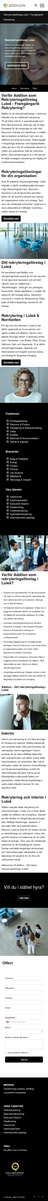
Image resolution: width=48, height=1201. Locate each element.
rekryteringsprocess (17, 189)
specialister (7, 780)
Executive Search (19, 503)
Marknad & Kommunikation (24, 438)
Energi (13, 462)
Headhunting (17, 507)
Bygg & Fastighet (19, 458)
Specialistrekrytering (21, 514)
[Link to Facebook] (38, 1196)
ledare (31, 776)
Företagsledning (18, 421)
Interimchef (16, 496)
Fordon (14, 465)
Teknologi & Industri (20, 479)
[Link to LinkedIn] (34, 1196)
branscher (17, 124)
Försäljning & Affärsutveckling (26, 427)
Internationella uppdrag (22, 517)
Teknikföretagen (9, 287)
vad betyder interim (11, 750)
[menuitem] (34, 5)
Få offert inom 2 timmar (15, 1150)
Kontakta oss (16, 65)
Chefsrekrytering (19, 510)
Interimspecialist (18, 500)
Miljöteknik (15, 476)
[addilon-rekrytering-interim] (20, 5)
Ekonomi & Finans (19, 424)
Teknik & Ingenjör (19, 441)
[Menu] (40, 5)
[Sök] (34, 5)
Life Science (16, 472)
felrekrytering (31, 298)
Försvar (14, 469)
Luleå (32, 325)
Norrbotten (13, 340)
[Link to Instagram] (42, 1196)
